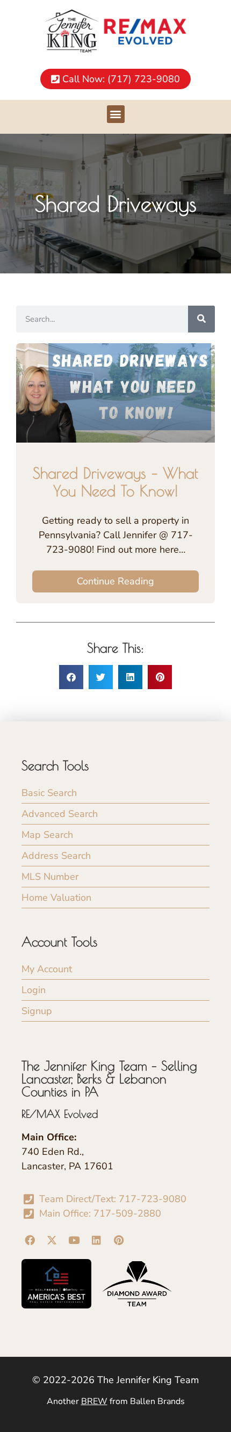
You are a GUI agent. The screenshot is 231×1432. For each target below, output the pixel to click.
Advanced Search (59, 813)
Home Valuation (56, 897)
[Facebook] (29, 1240)
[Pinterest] (119, 1240)
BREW (94, 1401)
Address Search (56, 855)
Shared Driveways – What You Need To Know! (115, 482)
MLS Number (49, 876)
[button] (116, 114)
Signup (36, 1010)
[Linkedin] (96, 1240)
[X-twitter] (52, 1240)
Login (33, 989)
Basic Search (49, 792)
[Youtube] (74, 1240)
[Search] (201, 319)
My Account (46, 969)
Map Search (47, 834)
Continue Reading (115, 581)
